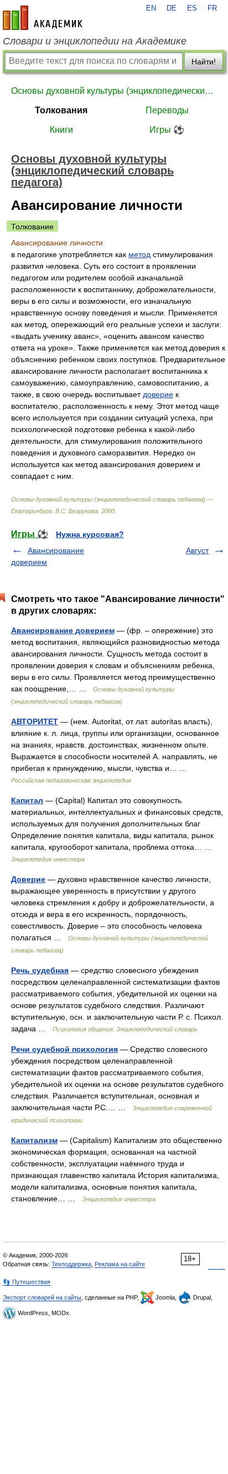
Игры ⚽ (166, 129)
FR (212, 8)
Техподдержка (71, 1264)
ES (192, 8)
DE (172, 8)
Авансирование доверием (63, 630)
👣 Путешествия (26, 1282)
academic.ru (42, 18)
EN (151, 8)
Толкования (61, 110)
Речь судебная (40, 970)
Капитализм (34, 1140)
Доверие (28, 879)
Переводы (167, 110)
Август (197, 550)
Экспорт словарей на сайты (42, 1297)
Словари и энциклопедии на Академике (94, 41)
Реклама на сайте (120, 1264)
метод (139, 254)
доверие (158, 394)
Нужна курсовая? (90, 534)
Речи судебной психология (64, 1049)
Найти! (203, 61)
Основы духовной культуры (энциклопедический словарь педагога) (114, 91)
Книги (61, 129)
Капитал (27, 800)
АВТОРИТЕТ (34, 721)
